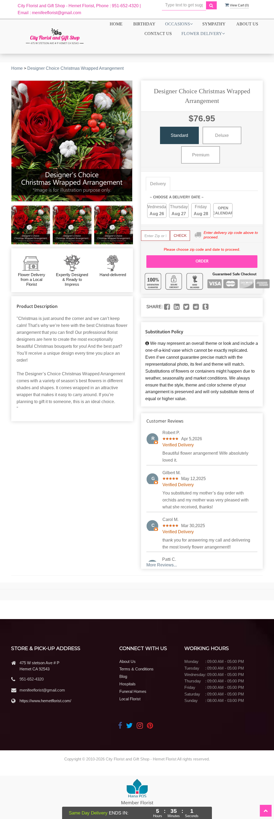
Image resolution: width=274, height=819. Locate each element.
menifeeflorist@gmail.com (42, 690)
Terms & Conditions (136, 669)
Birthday (144, 24)
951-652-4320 (32, 679)
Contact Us (158, 33)
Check (180, 235)
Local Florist (129, 699)
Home (116, 24)
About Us (247, 24)
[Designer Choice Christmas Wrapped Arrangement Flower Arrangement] (30, 225)
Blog (123, 676)
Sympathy (214, 24)
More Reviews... (161, 565)
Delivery (158, 183)
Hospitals (127, 684)
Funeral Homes (132, 691)
